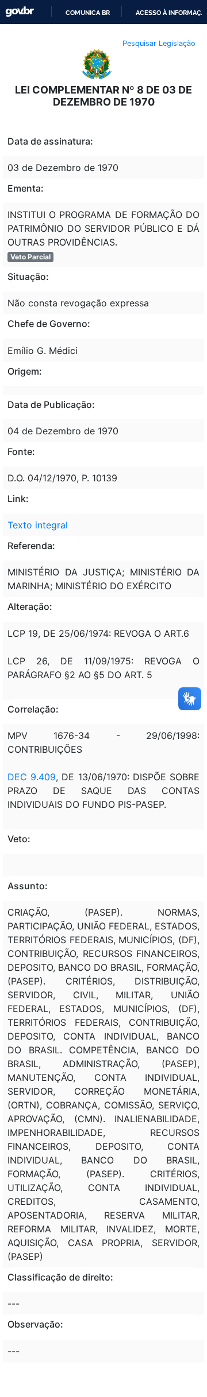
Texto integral (37, 525)
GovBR (19, 11)
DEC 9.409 (31, 777)
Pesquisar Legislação (158, 43)
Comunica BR (88, 13)
